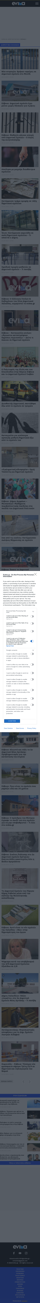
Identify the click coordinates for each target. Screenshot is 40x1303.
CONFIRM (12, 721)
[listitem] (20, 611)
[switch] (32, 616)
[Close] (36, 575)
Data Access (20, 728)
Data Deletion (8, 728)
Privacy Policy (31, 728)
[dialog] (20, 651)
